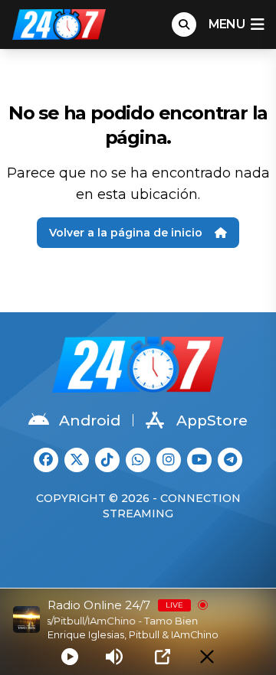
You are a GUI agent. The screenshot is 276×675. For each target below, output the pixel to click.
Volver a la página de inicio (125, 233)
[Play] (69, 656)
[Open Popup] (162, 656)
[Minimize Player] (207, 656)
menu (227, 24)
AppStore (212, 420)
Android (89, 420)
